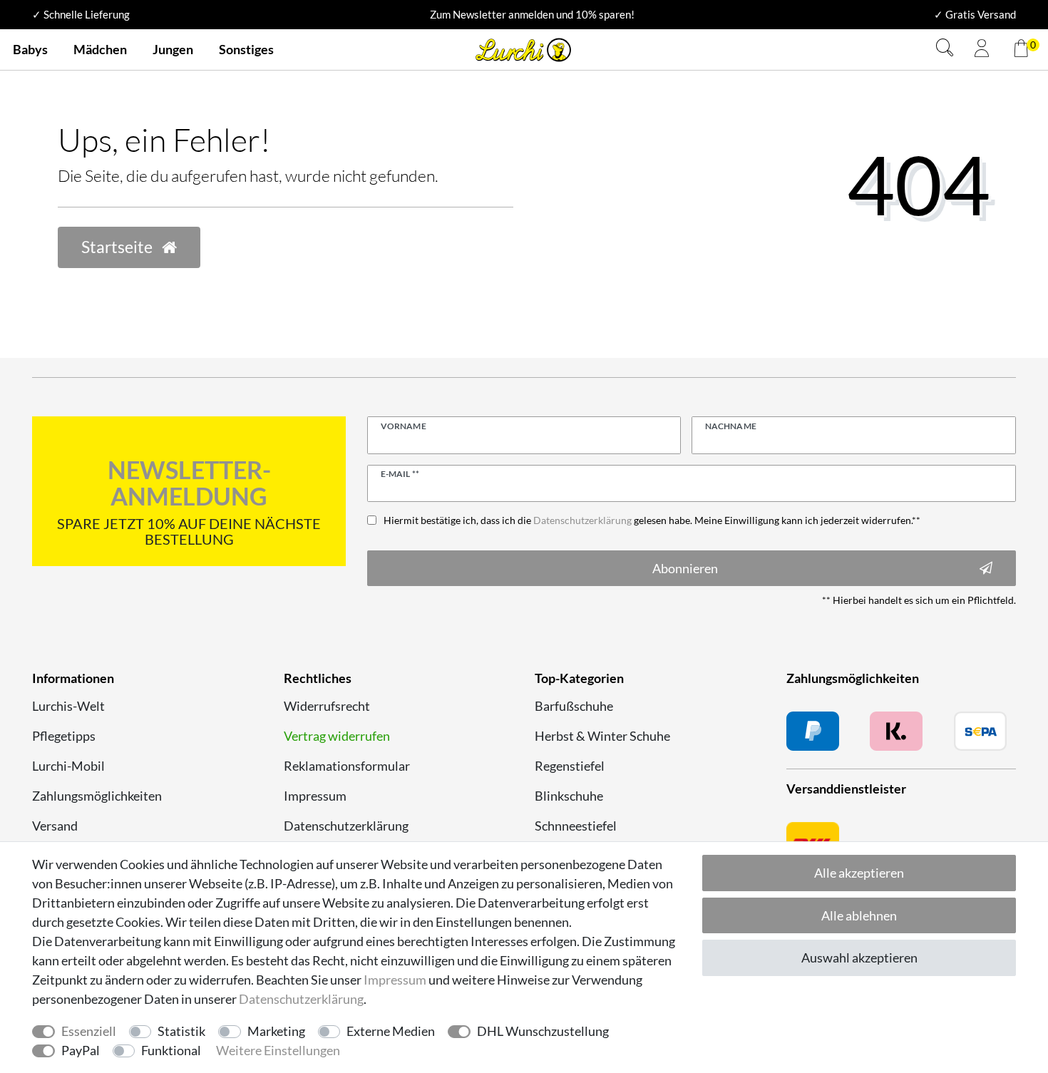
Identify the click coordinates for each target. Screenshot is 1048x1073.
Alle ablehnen (859, 915)
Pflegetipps (64, 736)
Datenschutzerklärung (346, 825)
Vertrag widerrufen (337, 736)
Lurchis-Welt (68, 706)
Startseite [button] (118, 247)
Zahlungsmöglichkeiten (97, 796)
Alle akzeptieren (859, 873)
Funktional (171, 1050)
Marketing (276, 1031)
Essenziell (88, 1031)
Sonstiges (246, 49)
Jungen (173, 49)
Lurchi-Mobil (68, 766)
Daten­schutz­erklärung (301, 999)
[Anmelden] (982, 50)
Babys (30, 49)
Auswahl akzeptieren (859, 957)
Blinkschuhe (569, 796)
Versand (55, 825)
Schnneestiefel (576, 825)
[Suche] (945, 49)
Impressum (315, 796)
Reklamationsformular (347, 766)
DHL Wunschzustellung (543, 1031)
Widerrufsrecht (327, 706)
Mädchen (100, 49)
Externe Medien (390, 1031)
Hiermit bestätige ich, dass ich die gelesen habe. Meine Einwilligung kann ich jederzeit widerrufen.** (652, 520)
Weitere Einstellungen (278, 1050)
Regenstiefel (570, 766)
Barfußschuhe (574, 706)
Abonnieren (685, 568)
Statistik (181, 1031)
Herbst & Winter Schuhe (602, 736)
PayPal (80, 1050)
